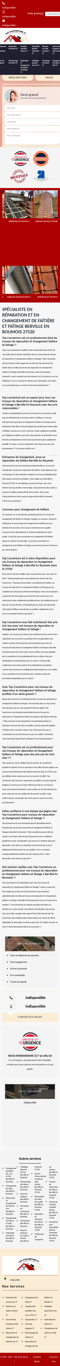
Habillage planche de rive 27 (35, 63)
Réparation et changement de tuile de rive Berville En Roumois (11, 1206)
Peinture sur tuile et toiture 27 (45, 50)
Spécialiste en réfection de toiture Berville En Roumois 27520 (39, 1222)
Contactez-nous (53, 1359)
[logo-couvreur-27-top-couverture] (16, 36)
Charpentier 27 (31, 1320)
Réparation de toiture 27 (13, 48)
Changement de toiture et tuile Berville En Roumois (11, 1223)
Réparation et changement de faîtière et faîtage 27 (25, 66)
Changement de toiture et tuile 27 (50, 1332)
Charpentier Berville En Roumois (25, 1223)
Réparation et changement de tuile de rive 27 (12, 1337)
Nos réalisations (18, 75)
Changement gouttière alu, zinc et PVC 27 (31, 1310)
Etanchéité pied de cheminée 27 (36, 50)
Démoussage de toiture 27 (13, 62)
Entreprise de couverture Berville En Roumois (24, 1211)
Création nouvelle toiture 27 (24, 49)
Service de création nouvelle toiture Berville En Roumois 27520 (53, 1210)
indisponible (35, 998)
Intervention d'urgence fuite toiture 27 (12, 1324)
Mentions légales (37, 1359)
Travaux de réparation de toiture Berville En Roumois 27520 (53, 1190)
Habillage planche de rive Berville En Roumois (24, 1172)
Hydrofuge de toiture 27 (46, 63)
